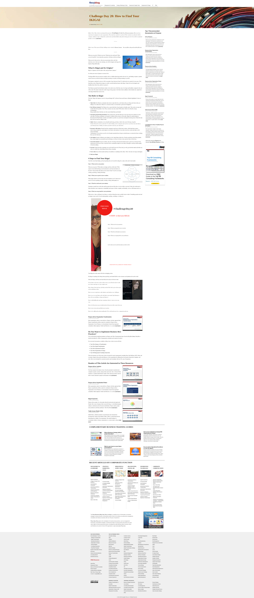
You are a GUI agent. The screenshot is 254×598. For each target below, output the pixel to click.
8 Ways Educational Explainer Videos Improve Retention (157, 492)
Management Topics (94, 565)
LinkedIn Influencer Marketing (96, 570)
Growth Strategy (127, 558)
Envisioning (146, 435)
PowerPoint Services (94, 556)
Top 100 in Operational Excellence (97, 348)
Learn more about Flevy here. (119, 525)
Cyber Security (126, 539)
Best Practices (111, 544)
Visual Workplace (155, 575)
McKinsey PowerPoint (142, 553)
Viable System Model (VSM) (95, 411)
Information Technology (128, 568)
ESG (124, 551)
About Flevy (93, 563)
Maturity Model (140, 551)
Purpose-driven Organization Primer (97, 382)
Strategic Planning (155, 556)
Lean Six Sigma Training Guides (144, 587)
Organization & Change (146, 5)
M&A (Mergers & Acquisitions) (143, 544)
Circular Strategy (118, 500)
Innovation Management (128, 570)
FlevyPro (137, 336)
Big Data (110, 546)
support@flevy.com (98, 573)
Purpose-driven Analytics (94, 366)
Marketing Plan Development (143, 549)
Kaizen (125, 573)
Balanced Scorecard (112, 542)
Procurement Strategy (142, 570)
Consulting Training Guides (129, 587)
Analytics (110, 539)
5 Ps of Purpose (148, 36)
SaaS (153, 546)
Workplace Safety (155, 577)
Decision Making (127, 542)
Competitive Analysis (112, 566)
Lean (139, 539)
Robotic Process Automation (157, 542)
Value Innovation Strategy (157, 590)
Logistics (139, 542)
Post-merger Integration (142, 563)
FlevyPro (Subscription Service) (96, 549)
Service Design (155, 551)
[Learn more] (120, 440)
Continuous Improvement (113, 570)
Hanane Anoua (93, 24)
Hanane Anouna (118, 47)
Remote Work (154, 537)
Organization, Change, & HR (114, 589)
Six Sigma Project (155, 553)
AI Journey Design (106, 481)
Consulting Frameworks (95, 546)
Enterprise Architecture (128, 556)
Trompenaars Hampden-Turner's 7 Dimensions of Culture (95, 497)
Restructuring (154, 539)
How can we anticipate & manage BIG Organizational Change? (153, 432)
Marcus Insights (141, 589)
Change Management (113, 558)
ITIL (124, 566)
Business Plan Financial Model (114, 551)
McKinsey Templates (142, 554)
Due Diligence (126, 549)
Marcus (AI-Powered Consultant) (96, 566)
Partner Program (94, 568)
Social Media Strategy (156, 554)
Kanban (125, 575)
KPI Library (93, 551)
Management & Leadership (110, 5)
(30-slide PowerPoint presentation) (122, 33)
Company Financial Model (113, 563)
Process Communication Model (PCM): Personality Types (157, 506)
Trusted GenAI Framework (107, 494)
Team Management (155, 566)
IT (152, 5)
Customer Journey (127, 535)
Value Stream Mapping (156, 573)
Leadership (140, 537)
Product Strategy (141, 573)
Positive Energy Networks (132, 498)
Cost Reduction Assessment (114, 575)
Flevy (107, 341)
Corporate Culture (112, 573)
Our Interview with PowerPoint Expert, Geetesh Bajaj (158, 487)
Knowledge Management (142, 535)
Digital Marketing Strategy (128, 544)
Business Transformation (113, 553)
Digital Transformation (95, 539)
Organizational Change (142, 558)
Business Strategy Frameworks (129, 582)
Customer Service (127, 537)
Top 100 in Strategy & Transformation (98, 344)
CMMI (110, 554)
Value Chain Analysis (156, 570)
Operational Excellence (142, 556)
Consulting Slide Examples (129, 585)
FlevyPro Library (131, 336)
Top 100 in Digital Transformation (97, 346)
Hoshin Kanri (126, 563)
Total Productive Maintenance (157, 568)
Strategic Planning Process (157, 589)
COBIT (110, 556)
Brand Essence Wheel (157, 494)
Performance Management (143, 561)
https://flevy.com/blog (106, 514)
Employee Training (127, 554)
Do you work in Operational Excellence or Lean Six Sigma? (153, 447)
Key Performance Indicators (129, 577)
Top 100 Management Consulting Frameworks (100, 352)
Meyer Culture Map (94, 499)
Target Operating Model (156, 565)
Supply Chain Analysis (156, 561)
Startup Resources (155, 585)
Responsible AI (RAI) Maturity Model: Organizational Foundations (120, 497)
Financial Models (94, 544)
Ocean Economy (118, 488)
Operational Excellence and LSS (114, 587)
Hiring (125, 561)
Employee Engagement (128, 553)
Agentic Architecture (94, 479)
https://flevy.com (97, 521)
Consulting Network (94, 554)
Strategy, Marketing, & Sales (122, 5)
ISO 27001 (126, 565)
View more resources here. (153, 140)
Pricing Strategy (141, 565)
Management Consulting (113, 590)
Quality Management (142, 577)
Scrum (153, 549)
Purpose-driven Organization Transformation (100, 317)
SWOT (153, 544)
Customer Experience (113, 577)
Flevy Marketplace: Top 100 (95, 535)
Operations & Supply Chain (134, 5)
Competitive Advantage (113, 565)
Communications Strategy (113, 561)
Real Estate (154, 535)
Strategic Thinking (155, 558)
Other (156, 5)
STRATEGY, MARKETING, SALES (106, 468)
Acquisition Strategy (112, 535)
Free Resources (141, 582)
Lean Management (141, 585)
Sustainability (154, 563)
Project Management (142, 575)
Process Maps (140, 568)
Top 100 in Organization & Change (97, 350)
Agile (110, 537)
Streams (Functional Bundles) (96, 553)
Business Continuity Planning (114, 549)
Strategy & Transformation (95, 537)
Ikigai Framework (92, 399)
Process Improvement (142, 566)
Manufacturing (140, 546)
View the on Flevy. (155, 142)
